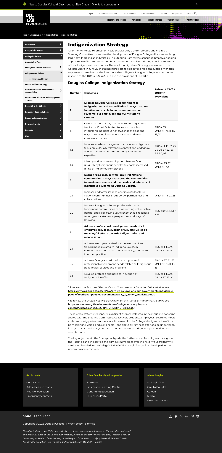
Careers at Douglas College (37, 112)
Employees (177, 13)
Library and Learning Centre (104, 387)
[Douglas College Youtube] (192, 417)
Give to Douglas (156, 387)
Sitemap (90, 423)
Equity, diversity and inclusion (38, 67)
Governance (30, 44)
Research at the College (35, 106)
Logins (90, 13)
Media (151, 396)
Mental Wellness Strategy (36, 84)
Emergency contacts (39, 396)
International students (108, 13)
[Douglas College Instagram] (170, 417)
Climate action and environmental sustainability (39, 91)
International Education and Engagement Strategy (42, 98)
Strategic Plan (155, 382)
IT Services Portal (97, 396)
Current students (148, 13)
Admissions (136, 20)
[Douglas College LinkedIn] (186, 417)
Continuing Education (100, 391)
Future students (129, 13)
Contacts (29, 130)
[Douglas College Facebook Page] (175, 417)
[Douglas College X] (181, 417)
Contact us (33, 382)
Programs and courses (116, 20)
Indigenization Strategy (38, 79)
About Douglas (193, 20)
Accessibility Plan (32, 62)
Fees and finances (154, 20)
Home (25, 35)
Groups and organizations (36, 118)
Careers (151, 391)
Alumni (164, 13)
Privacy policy (74, 423)
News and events (32, 124)
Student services (174, 20)
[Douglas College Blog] (197, 417)
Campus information (34, 50)
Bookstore (93, 382)
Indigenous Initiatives (69, 35)
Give (27, 136)
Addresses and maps (39, 387)
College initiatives (51, 35)
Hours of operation (37, 391)
